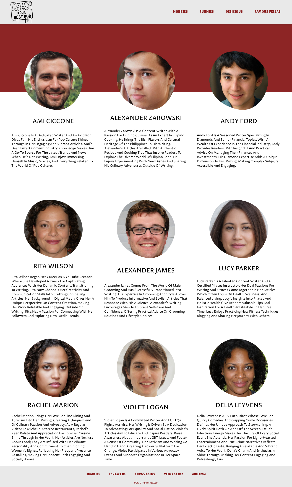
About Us (93, 474)
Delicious (234, 12)
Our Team (199, 474)
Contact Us (117, 474)
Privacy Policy (145, 474)
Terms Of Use (173, 474)
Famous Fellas (268, 12)
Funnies (207, 12)
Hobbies (180, 12)
